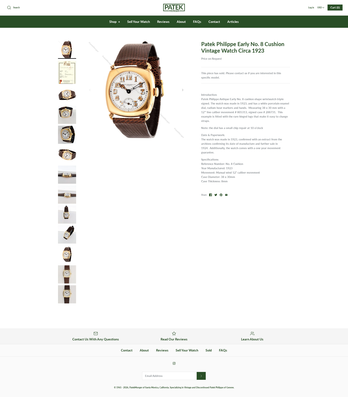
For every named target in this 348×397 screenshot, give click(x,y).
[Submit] (201, 376)
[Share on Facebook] (210, 195)
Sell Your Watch (138, 22)
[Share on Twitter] (215, 195)
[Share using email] (226, 195)
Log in (311, 7)
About (181, 22)
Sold (209, 350)
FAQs (197, 22)
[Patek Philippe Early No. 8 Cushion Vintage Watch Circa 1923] (67, 50)
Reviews (163, 22)
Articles (233, 22)
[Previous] (90, 90)
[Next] (183, 90)
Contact (214, 22)
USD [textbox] (321, 6)
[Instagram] (174, 363)
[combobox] (320, 6)
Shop (114, 22)
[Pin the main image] (221, 195)
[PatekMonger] (174, 5)
